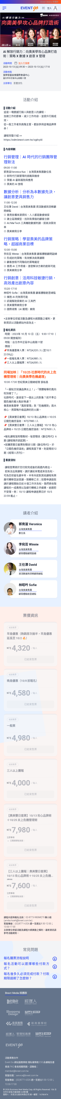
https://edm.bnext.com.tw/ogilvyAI (23, 139)
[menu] (4, 8)
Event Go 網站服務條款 (16, 1062)
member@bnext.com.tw (17, 1071)
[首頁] (15, 1045)
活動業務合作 (11, 1058)
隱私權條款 (33, 1062)
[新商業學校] (37, 1024)
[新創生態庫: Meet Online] (44, 1034)
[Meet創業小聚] (33, 1013)
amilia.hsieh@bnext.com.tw (18, 920)
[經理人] (32, 1001)
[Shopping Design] (14, 1013)
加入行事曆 (23, 63)
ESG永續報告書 (46, 1062)
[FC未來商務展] (15, 1024)
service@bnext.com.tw (27, 1075)
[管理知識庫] (19, 1034)
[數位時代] (13, 1001)
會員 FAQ (9, 1066)
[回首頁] (30, 8)
